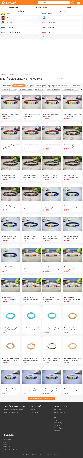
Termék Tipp (58, 423)
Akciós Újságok (59, 428)
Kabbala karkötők (76, 86)
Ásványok (29, 86)
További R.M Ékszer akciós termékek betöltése (41, 398)
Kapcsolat (32, 410)
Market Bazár (6, 446)
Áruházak (57, 420)
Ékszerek (65, 86)
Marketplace (41, 7)
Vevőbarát (5, 442)
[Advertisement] (41, 57)
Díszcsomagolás (40, 86)
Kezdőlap (3, 74)
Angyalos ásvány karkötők (8, 89)
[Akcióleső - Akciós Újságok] (9, 2)
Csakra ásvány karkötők (53, 89)
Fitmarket (62, 11)
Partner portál (33, 412)
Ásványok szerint (39, 89)
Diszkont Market (7, 439)
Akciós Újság (58, 410)
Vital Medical (6, 441)
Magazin (57, 425)
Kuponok (57, 415)
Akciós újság (14, 7)
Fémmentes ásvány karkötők (70, 89)
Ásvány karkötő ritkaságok (25, 89)
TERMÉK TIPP (21, 11)
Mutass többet (41, 37)
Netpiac (5, 444)
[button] (81, 85)
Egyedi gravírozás (54, 86)
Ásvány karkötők (18, 86)
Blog (69, 7)
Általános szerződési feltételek (13, 410)
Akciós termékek (13, 74)
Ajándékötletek (6, 86)
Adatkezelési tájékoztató (11, 412)
